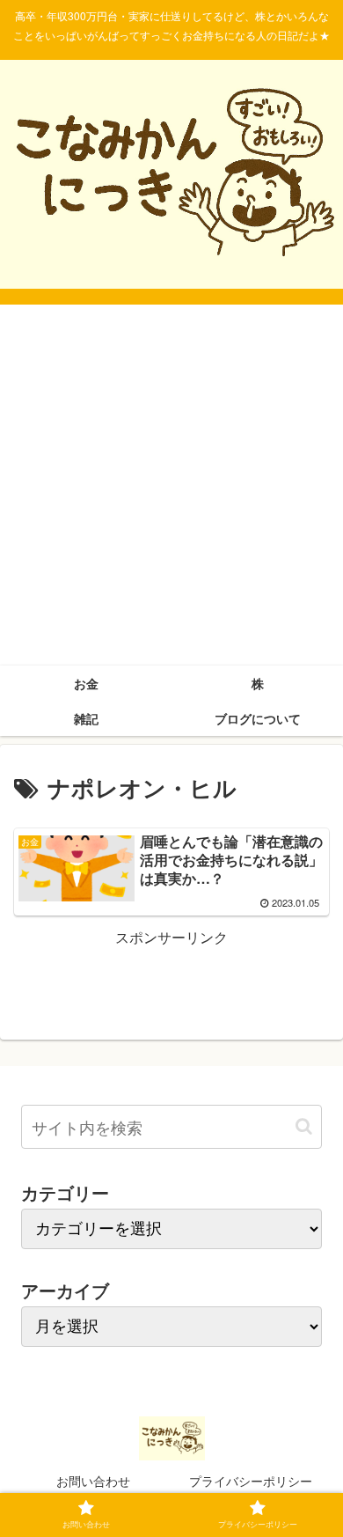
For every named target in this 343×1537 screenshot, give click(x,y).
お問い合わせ (93, 1480)
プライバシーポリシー (250, 1480)
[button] (303, 1126)
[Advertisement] (171, 485)
